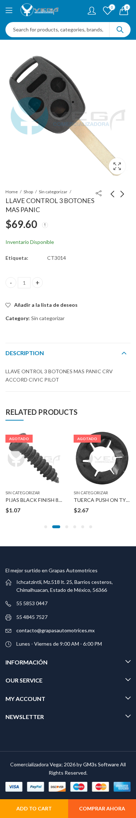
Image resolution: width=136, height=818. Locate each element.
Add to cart (34, 808)
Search (120, 29)
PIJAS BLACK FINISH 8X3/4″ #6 (41, 500)
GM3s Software (101, 764)
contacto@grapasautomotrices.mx (55, 630)
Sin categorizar (53, 191)
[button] (46, 527)
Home (11, 191)
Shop (28, 191)
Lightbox (117, 166)
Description (24, 352)
